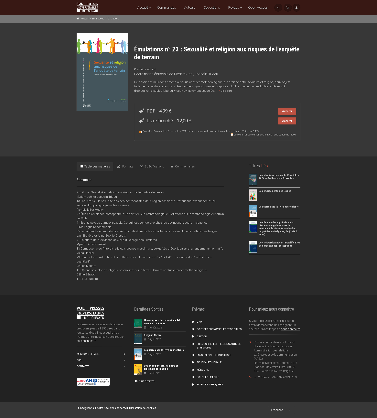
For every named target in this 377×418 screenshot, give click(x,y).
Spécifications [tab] (154, 166)
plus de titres (146, 381)
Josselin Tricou (206, 74)
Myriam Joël (183, 74)
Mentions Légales (88, 353)
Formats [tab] (127, 166)
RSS (79, 360)
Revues (233, 7)
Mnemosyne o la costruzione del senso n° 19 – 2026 (162, 322)
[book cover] (102, 72)
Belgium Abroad (153, 335)
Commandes (166, 7)
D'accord (277, 410)
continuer (87, 340)
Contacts (83, 366)
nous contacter (290, 329)
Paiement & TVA (251, 131)
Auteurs (189, 7)
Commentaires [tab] (184, 166)
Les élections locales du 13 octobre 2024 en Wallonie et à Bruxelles (279, 177)
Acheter (287, 111)
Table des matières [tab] (97, 166)
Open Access (258, 7)
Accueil (142, 7)
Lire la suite (226, 91)
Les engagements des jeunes (275, 190)
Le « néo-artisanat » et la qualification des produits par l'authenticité (279, 244)
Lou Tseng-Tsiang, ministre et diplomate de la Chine (161, 367)
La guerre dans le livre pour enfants (279, 206)
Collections (212, 7)
